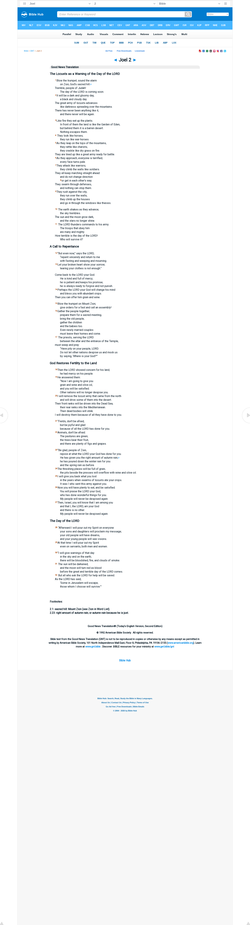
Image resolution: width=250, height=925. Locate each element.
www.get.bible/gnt (164, 646)
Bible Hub (125, 660)
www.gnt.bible (93, 646)
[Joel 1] (4, 423)
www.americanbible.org (180, 642)
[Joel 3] (245, 423)
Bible (26, 51)
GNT (32, 51)
